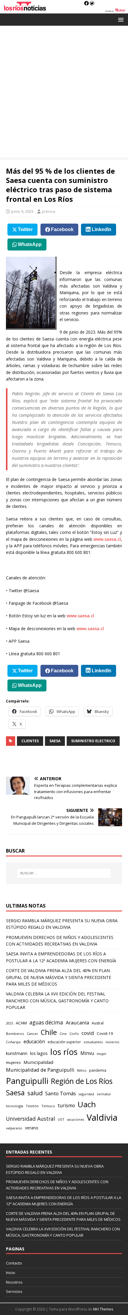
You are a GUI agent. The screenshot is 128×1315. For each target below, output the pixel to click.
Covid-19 (105, 1033)
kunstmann (16, 1053)
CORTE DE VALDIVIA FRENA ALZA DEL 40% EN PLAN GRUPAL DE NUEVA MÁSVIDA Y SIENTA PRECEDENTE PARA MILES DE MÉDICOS (58, 977)
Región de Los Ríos (82, 1081)
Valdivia (102, 1117)
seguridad (86, 1094)
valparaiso (14, 1128)
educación (34, 1041)
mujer (102, 1053)
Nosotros (14, 1282)
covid (88, 1033)
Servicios (14, 1291)
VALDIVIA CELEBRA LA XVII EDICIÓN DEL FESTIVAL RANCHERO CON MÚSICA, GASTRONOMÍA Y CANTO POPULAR (57, 1000)
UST (61, 1119)
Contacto (14, 1263)
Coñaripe (13, 1042)
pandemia (97, 1070)
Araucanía (77, 1022)
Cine (63, 1034)
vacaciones (75, 1119)
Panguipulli (27, 1080)
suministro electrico (93, 740)
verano (31, 1128)
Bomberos (15, 1033)
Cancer (32, 1033)
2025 (9, 1023)
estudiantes (93, 1042)
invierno (112, 1042)
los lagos (39, 1053)
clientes (30, 740)
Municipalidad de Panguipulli (40, 1069)
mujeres (13, 1062)
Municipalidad (38, 1062)
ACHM (21, 1023)
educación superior (64, 1041)
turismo (66, 1105)
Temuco (48, 1106)
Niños (81, 1070)
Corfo (74, 1033)
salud (35, 1093)
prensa (48, 211)
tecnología (14, 1106)
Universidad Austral (30, 1118)
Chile (49, 1032)
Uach (87, 1104)
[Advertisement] (64, 93)
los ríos (64, 1051)
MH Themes (103, 1309)
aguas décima (46, 1022)
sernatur (104, 1094)
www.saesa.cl (107, 539)
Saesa (54, 740)
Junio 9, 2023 (22, 211)
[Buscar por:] (64, 873)
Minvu (87, 1053)
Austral (98, 1023)
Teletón (32, 1106)
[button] (120, 19)
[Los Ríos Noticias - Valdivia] (64, 10)
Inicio (10, 1272)
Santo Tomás (60, 1093)
